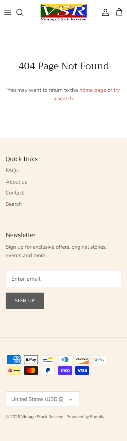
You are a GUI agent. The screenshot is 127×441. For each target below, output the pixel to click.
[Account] (103, 12)
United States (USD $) (37, 399)
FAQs (12, 170)
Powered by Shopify (85, 417)
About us (16, 181)
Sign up (25, 301)
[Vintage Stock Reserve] (63, 12)
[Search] (23, 12)
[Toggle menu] (8, 12)
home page (92, 90)
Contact (15, 192)
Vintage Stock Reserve (42, 417)
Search (14, 203)
